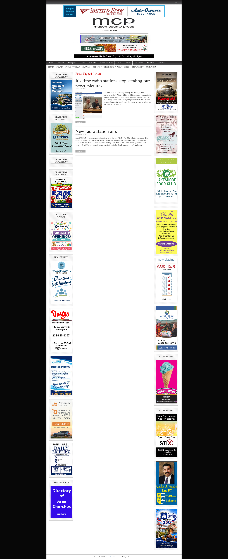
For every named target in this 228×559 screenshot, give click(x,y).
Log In (177, 2)
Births (51, 67)
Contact (127, 63)
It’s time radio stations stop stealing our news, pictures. (112, 83)
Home (50, 63)
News (119, 63)
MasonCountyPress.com (113, 557)
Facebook (60, 63)
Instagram (72, 63)
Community (151, 67)
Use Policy (139, 63)
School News (108, 67)
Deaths (59, 67)
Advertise (150, 63)
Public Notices (123, 67)
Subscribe (161, 63)
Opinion (96, 67)
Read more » (80, 122)
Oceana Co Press (106, 63)
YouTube (92, 63)
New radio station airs (96, 131)
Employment (137, 67)
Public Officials (72, 67)
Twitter (82, 63)
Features (86, 67)
